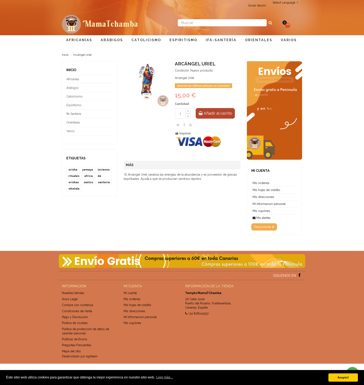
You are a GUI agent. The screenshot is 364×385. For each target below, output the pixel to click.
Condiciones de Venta (77, 311)
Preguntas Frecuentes (76, 345)
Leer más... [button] (164, 377)
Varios (289, 40)
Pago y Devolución (75, 317)
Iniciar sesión (257, 5)
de (99, 176)
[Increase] (188, 110)
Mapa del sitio (71, 351)
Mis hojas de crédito (266, 190)
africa (88, 176)
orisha (72, 169)
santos (88, 182)
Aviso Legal (70, 299)
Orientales (258, 40)
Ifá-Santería (221, 40)
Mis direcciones (263, 197)
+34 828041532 (198, 313)
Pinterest (190, 125)
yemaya (87, 169)
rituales (73, 176)
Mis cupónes (261, 211)
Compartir (184, 125)
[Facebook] (299, 275)
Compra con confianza (77, 305)
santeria (104, 182)
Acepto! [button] (343, 377)
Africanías (79, 40)
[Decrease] (188, 116)
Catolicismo (146, 40)
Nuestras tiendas (73, 293)
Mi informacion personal (269, 204)
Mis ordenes (261, 183)
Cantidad (182, 104)
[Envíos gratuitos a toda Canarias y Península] (182, 261)
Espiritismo (183, 40)
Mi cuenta (260, 171)
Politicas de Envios (74, 339)
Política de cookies (75, 323)
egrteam (92, 356)
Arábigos (112, 40)
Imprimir (185, 133)
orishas (73, 182)
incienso (104, 169)
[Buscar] (270, 22)
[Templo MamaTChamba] (100, 24)
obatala (73, 188)
